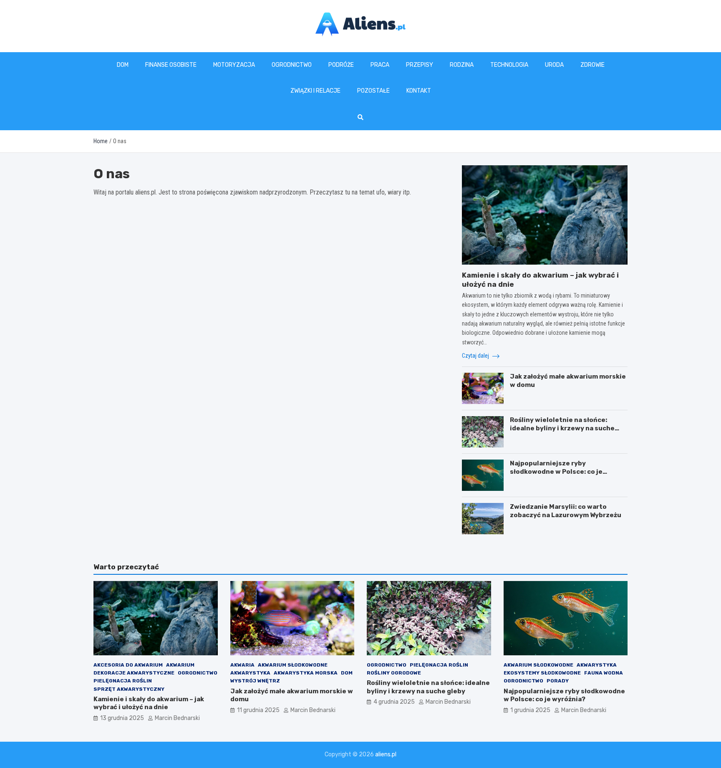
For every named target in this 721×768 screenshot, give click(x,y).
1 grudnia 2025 (530, 710)
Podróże (341, 64)
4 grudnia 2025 (394, 701)
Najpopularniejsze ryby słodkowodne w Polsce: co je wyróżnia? (556, 471)
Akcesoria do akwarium (128, 665)
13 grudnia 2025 (122, 718)
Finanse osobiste (171, 64)
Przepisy (419, 64)
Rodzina (462, 64)
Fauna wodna (603, 673)
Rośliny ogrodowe (394, 673)
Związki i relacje (315, 90)
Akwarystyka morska (306, 673)
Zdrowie (592, 64)
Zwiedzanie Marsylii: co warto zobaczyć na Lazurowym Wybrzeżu (565, 511)
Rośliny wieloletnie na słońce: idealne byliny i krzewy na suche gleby (562, 428)
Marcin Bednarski (177, 718)
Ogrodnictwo (292, 64)
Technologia (509, 64)
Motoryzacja (234, 64)
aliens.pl (385, 754)
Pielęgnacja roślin (122, 681)
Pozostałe (373, 90)
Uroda (554, 64)
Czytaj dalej (476, 355)
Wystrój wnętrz (255, 681)
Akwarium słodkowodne (293, 665)
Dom (123, 64)
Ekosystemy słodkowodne (542, 673)
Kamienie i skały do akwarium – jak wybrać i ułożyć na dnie (148, 703)
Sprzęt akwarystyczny (128, 689)
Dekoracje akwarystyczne (133, 673)
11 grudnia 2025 (258, 710)
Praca (380, 64)
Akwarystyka (250, 673)
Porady (558, 681)
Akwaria (242, 665)
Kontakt (418, 90)
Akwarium (180, 665)
